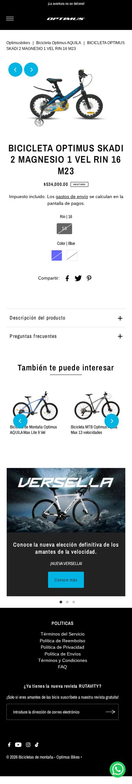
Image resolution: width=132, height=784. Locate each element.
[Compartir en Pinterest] (89, 278)
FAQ (62, 666)
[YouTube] (18, 746)
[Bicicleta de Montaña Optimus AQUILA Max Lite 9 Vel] (35, 405)
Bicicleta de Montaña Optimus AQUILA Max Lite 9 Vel (33, 429)
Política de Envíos (63, 654)
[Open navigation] (10, 19)
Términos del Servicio (63, 634)
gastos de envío (72, 196)
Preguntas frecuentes (33, 335)
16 (64, 228)
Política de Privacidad (62, 647)
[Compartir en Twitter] (78, 278)
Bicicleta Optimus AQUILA (58, 43)
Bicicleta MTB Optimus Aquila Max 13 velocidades (94, 429)
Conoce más (66, 580)
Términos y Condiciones (62, 660)
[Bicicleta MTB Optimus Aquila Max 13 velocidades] (96, 405)
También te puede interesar (66, 367)
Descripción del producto (37, 317)
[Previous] (15, 69)
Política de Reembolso (62, 640)
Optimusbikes (18, 43)
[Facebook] (9, 746)
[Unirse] (111, 712)
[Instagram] (28, 746)
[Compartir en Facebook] (67, 278)
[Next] (31, 69)
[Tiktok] (36, 746)
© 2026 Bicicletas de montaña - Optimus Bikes (43, 757)
